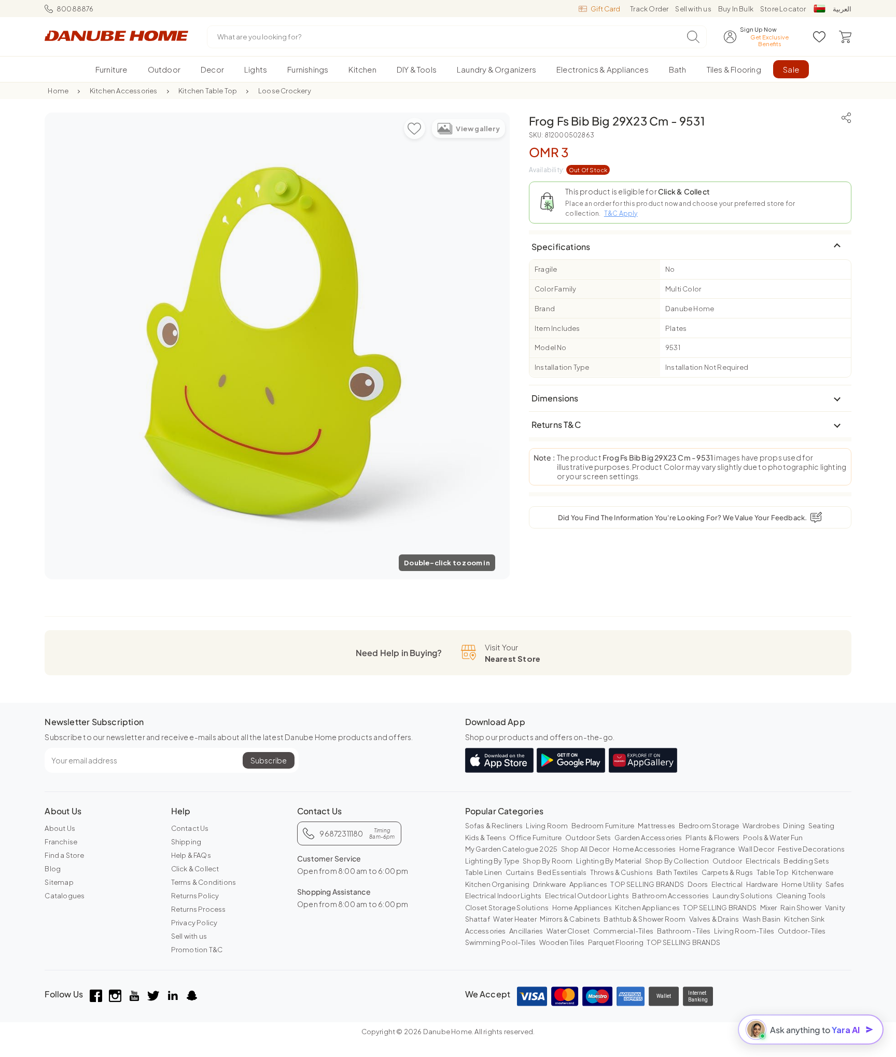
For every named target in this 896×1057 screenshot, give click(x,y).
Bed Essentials (561, 872)
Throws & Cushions (621, 872)
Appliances (588, 884)
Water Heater (514, 919)
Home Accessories (644, 849)
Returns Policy (195, 896)
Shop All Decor (585, 849)
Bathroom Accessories (670, 896)
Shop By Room (547, 861)
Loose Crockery (284, 91)
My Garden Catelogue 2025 (511, 849)
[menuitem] (111, 69)
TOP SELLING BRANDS (647, 884)
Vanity (835, 907)
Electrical (727, 884)
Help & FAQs (191, 855)
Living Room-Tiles (744, 931)
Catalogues (65, 896)
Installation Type (562, 367)
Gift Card (605, 9)
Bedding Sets (806, 861)
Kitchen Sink (804, 919)
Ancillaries (526, 931)
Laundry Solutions (742, 896)
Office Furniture (535, 837)
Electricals (763, 861)
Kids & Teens (485, 837)
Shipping (186, 842)
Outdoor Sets (588, 837)
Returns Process (198, 909)
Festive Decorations (811, 849)
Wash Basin (762, 919)
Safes (835, 884)
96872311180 (357, 833)
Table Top (773, 872)
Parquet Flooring (615, 942)
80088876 (75, 9)
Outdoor (727, 861)
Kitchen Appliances (647, 907)
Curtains (520, 872)
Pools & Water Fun (773, 837)
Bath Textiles (677, 872)
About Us (60, 828)
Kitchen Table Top (207, 91)
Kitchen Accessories (124, 91)
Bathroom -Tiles (684, 931)
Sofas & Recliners (494, 826)
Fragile (546, 269)
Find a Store (64, 855)
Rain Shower (800, 907)
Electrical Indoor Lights (503, 896)
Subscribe (268, 760)
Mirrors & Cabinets (570, 919)
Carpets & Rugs (727, 872)
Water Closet (568, 931)
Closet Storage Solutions (507, 907)
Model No (551, 347)
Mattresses (656, 826)
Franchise (61, 842)
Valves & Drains (714, 919)
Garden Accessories (648, 837)
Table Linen (483, 872)
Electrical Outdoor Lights (587, 896)
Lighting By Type (492, 861)
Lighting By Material (608, 861)
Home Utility (801, 884)
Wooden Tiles (561, 942)
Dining (794, 826)
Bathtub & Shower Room (644, 919)
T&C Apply (621, 213)
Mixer (768, 907)
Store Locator (783, 9)
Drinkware (549, 884)
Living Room (547, 826)
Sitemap (59, 882)
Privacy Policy (194, 923)
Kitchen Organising (497, 884)
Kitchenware (812, 872)
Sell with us (693, 9)
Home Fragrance (707, 849)
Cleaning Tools (801, 896)
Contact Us (190, 828)
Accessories (485, 931)
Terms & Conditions (203, 882)
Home (58, 91)
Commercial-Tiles (623, 931)
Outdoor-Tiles (802, 931)
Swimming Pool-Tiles (500, 942)
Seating (821, 826)
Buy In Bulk (735, 9)
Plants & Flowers (712, 837)
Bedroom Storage (709, 826)
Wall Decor (756, 849)
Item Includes (557, 328)
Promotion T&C (197, 949)
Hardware (762, 884)
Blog (53, 869)
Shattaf (477, 919)
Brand (545, 308)
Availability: (568, 170)
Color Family (555, 288)
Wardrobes (761, 826)
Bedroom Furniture (602, 826)
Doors (698, 884)
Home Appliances (582, 907)
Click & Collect (195, 869)
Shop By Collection (677, 861)
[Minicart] (845, 37)
